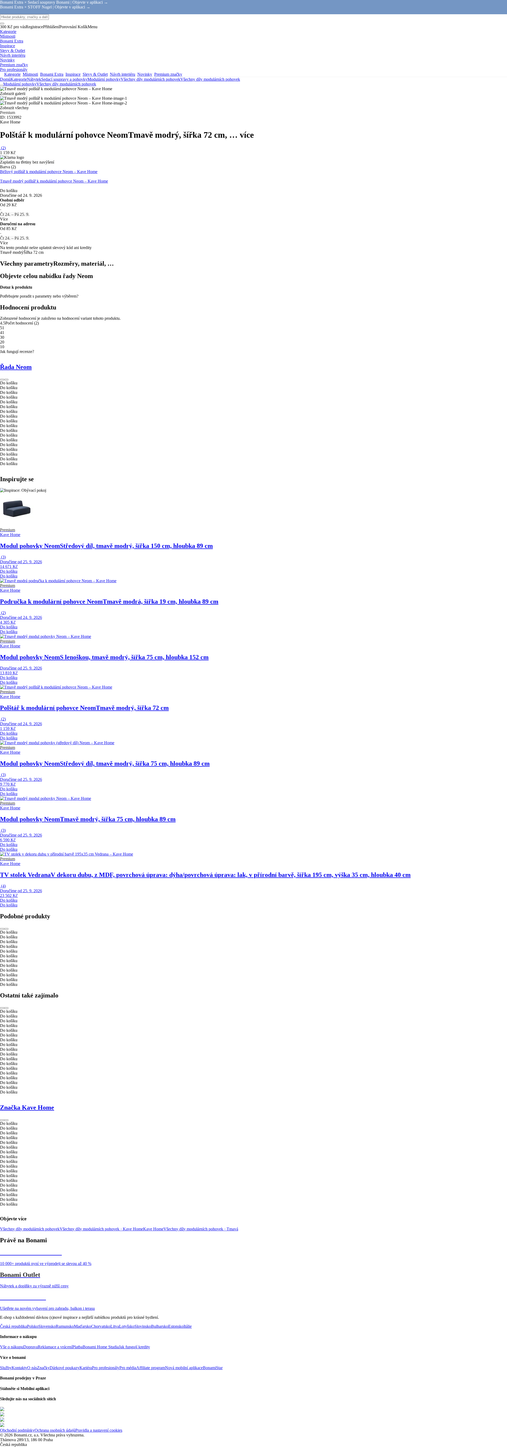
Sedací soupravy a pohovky (64, 79)
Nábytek (34, 79)
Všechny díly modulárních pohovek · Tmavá (200, 1229)
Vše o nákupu (11, 1347)
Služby (6, 1367)
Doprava (30, 1347)
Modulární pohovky (104, 79)
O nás (32, 1367)
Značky (43, 1367)
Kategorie (19, 79)
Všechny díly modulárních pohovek (210, 79)
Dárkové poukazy (64, 1367)
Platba (77, 1347)
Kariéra (85, 1367)
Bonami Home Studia (101, 1347)
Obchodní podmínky (17, 1430)
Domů (5, 79)
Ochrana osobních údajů (55, 1430)
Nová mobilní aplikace (184, 1367)
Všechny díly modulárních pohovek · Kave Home (101, 1229)
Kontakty (19, 1367)
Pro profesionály (105, 1367)
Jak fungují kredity (134, 1347)
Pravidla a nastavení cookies (98, 1430)
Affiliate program (150, 1367)
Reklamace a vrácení (55, 1347)
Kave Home (153, 1229)
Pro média (127, 1367)
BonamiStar (213, 1367)
